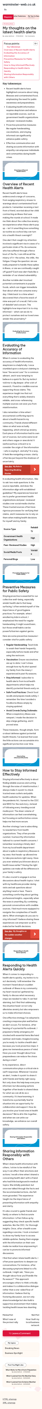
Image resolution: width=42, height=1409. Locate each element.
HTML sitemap (10, 1399)
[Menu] (5, 9)
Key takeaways (13, 47)
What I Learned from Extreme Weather (21, 1382)
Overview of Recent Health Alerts (19, 50)
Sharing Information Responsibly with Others (19, 76)
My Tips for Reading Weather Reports (27, 16)
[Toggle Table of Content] (34, 43)
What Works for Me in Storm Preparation (21, 1370)
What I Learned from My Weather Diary (21, 1376)
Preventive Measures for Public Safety (18, 60)
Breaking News (8, 24)
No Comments (30, 36)
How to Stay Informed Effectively (19, 65)
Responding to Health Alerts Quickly (17, 69)
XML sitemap (9, 1403)
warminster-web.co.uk (19, 4)
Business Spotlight (14, 1353)
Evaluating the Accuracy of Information (16, 54)
